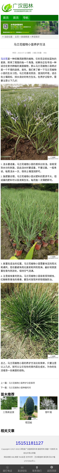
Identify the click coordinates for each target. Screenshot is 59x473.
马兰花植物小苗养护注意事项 (22, 383)
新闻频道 (25, 37)
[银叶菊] (29, 403)
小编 (34, 53)
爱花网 (46, 457)
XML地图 (14, 457)
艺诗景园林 (38, 457)
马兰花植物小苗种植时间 (20, 387)
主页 (17, 37)
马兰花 (4, 59)
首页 (6, 17)
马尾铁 (49, 412)
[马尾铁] (49, 403)
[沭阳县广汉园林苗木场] (29, 7)
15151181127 (29, 443)
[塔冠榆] (9, 408)
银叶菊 (29, 412)
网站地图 (7, 457)
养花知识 (36, 37)
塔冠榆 (9, 422)
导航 (25, 17)
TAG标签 (22, 457)
